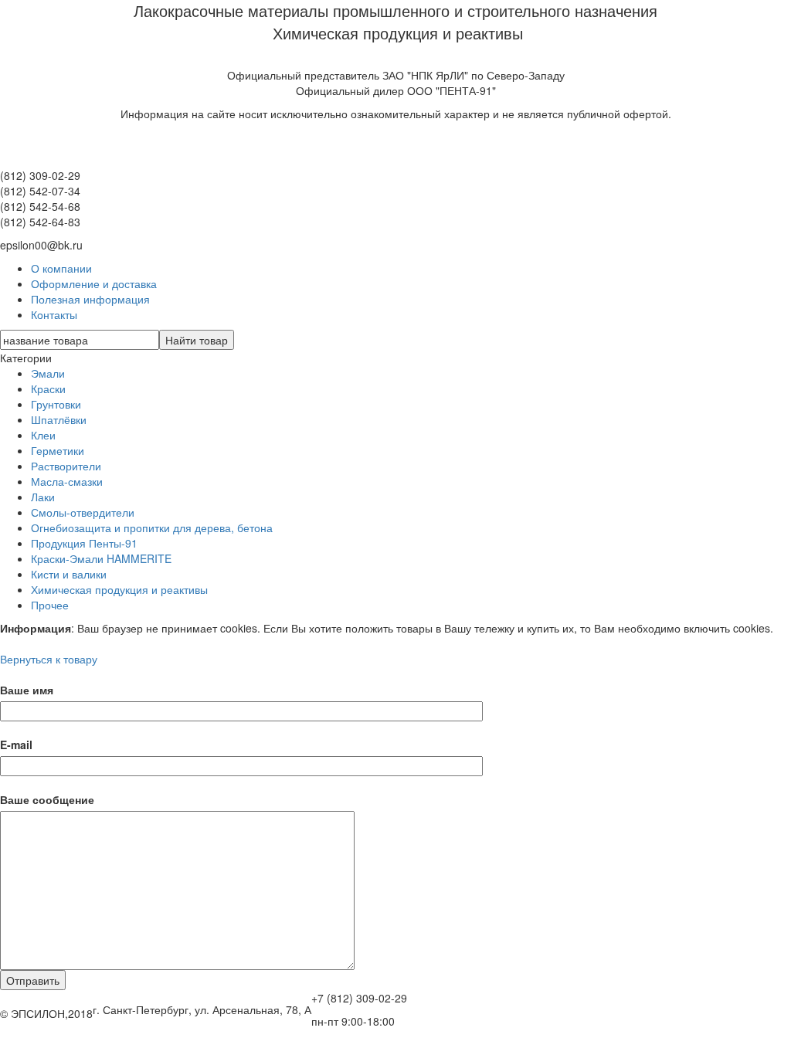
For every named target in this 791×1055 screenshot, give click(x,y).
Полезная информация (90, 299)
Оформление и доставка (94, 283)
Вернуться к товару (48, 659)
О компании (61, 268)
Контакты (54, 314)
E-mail (16, 744)
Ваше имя (26, 689)
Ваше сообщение (47, 799)
